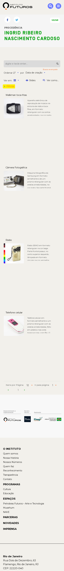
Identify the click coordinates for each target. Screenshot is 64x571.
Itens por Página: (15, 385)
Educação (8, 493)
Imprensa (10, 528)
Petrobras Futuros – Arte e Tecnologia (23, 503)
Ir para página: (41, 385)
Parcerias (10, 517)
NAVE (6, 512)
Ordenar (8, 72)
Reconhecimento (12, 470)
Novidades (11, 523)
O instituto (12, 448)
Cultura (7, 489)
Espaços (9, 498)
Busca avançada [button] (50, 69)
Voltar (55, 20)
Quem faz (8, 466)
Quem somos (10, 454)
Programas (11, 484)
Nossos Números (12, 462)
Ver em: (8, 80)
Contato (7, 479)
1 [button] (18, 390)
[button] (8, 390)
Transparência (10, 475)
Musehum (8, 508)
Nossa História (11, 458)
